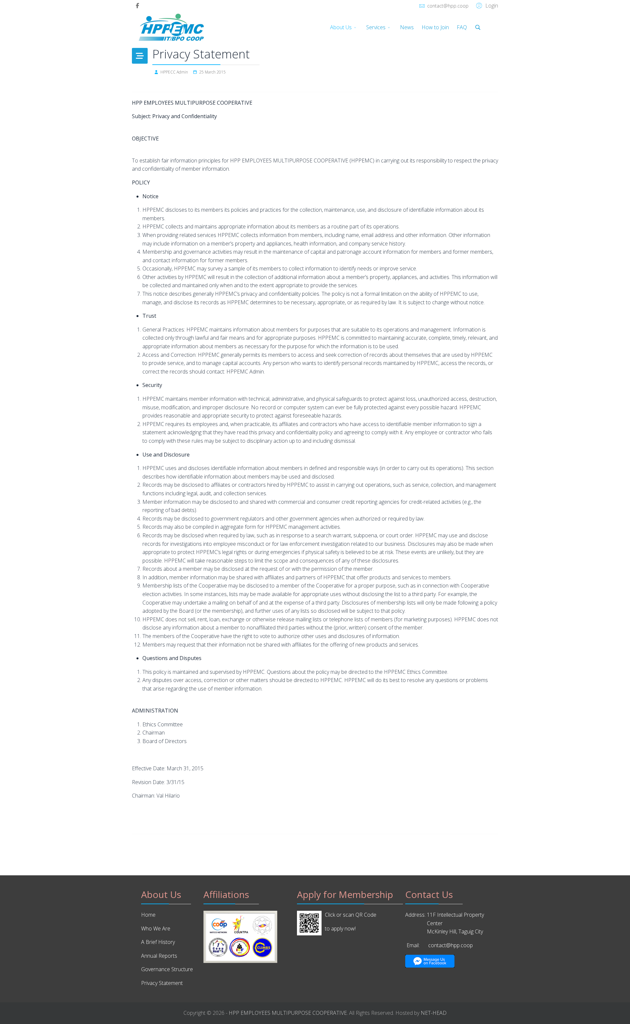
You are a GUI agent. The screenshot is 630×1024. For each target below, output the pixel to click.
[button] (486, 5)
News (407, 27)
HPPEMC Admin (245, 371)
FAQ (462, 27)
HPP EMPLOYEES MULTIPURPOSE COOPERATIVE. (288, 1012)
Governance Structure (167, 969)
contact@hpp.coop (448, 6)
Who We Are (155, 928)
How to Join (435, 27)
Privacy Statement (162, 983)
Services (376, 27)
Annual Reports (159, 955)
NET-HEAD (434, 1012)
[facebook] (137, 5)
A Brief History (158, 942)
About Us (341, 27)
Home (148, 914)
